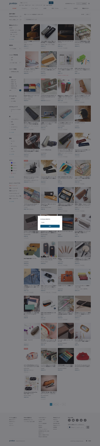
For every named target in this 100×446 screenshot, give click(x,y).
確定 (50, 226)
